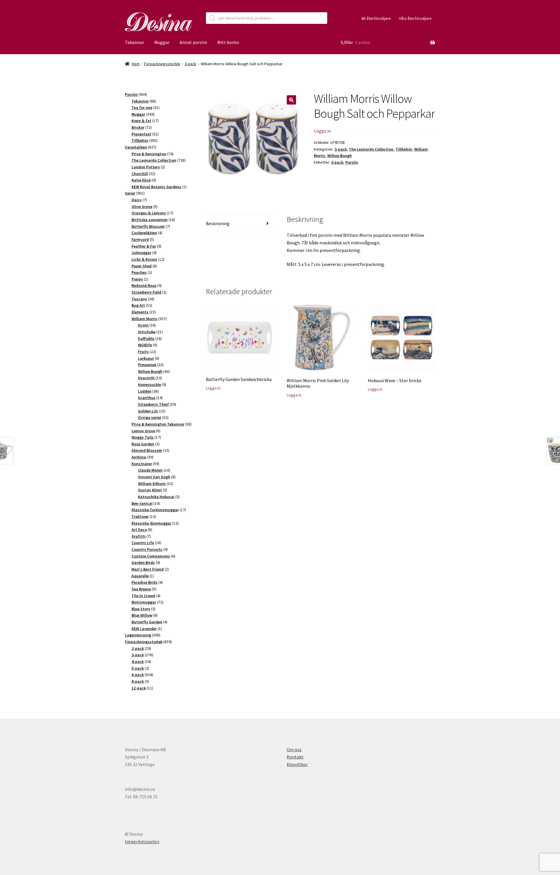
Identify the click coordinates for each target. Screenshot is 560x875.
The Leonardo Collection (371, 149)
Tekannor (134, 42)
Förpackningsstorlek (162, 63)
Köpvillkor (297, 764)
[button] (291, 100)
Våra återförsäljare (415, 18)
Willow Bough (339, 155)
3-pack (190, 63)
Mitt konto (228, 42)
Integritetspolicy (142, 841)
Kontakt (295, 757)
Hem (136, 63)
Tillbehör (404, 149)
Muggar (161, 42)
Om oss (294, 749)
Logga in (322, 131)
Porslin (351, 162)
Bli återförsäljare (376, 18)
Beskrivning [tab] (218, 223)
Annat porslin (193, 42)
